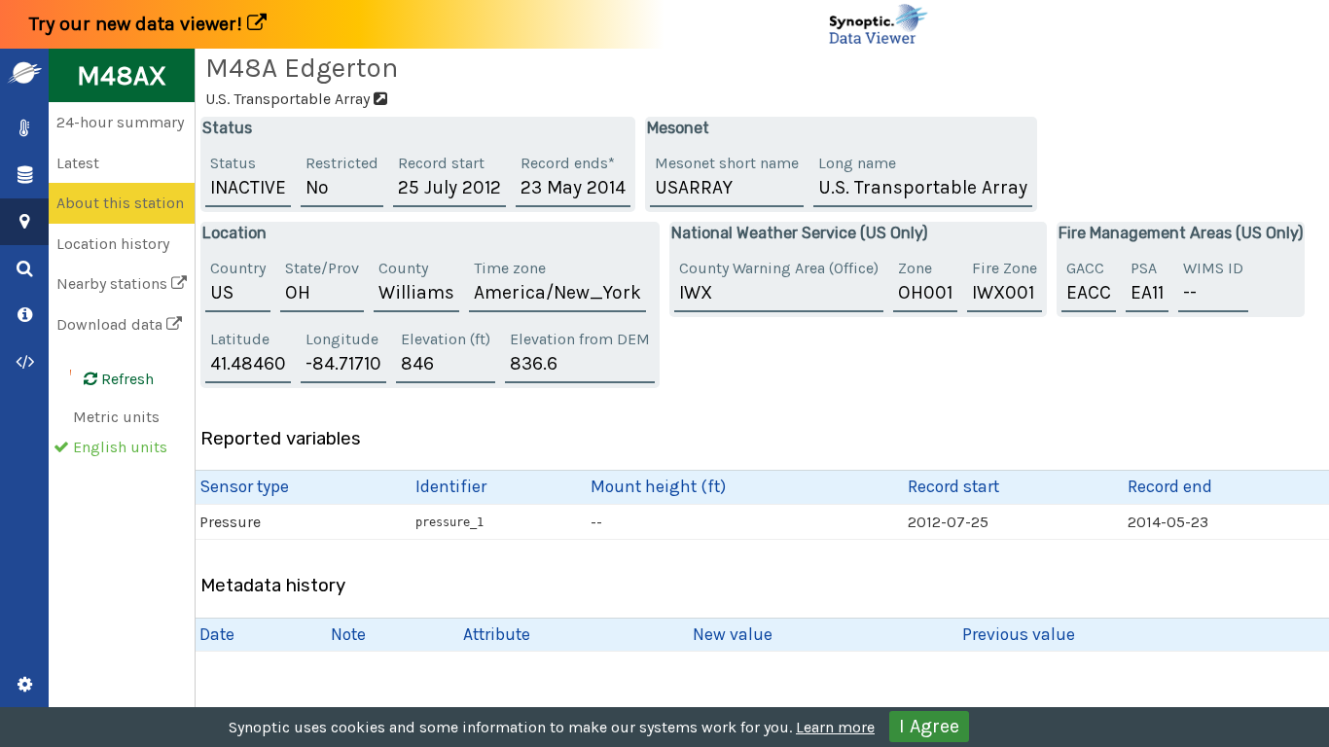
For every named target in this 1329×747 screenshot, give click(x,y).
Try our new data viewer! (138, 24)
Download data (111, 324)
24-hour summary (120, 122)
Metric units (116, 417)
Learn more (835, 727)
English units (120, 447)
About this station (120, 203)
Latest (77, 163)
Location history (112, 243)
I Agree (929, 726)
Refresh (125, 379)
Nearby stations (113, 283)
